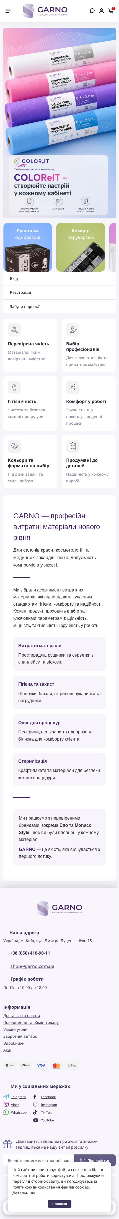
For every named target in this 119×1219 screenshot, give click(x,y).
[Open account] (101, 10)
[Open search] (92, 10)
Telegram (18, 1097)
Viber (15, 1104)
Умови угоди (15, 1029)
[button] (12, 126)
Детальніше (23, 1192)
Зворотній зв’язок (20, 1036)
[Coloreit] (59, 123)
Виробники (14, 1043)
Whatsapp (19, 1112)
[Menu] (8, 11)
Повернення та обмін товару (31, 1022)
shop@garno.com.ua (32, 966)
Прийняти (59, 1204)
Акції (7, 1050)
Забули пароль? (25, 306)
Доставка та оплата (21, 1015)
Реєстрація (20, 292)
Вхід (14, 278)
